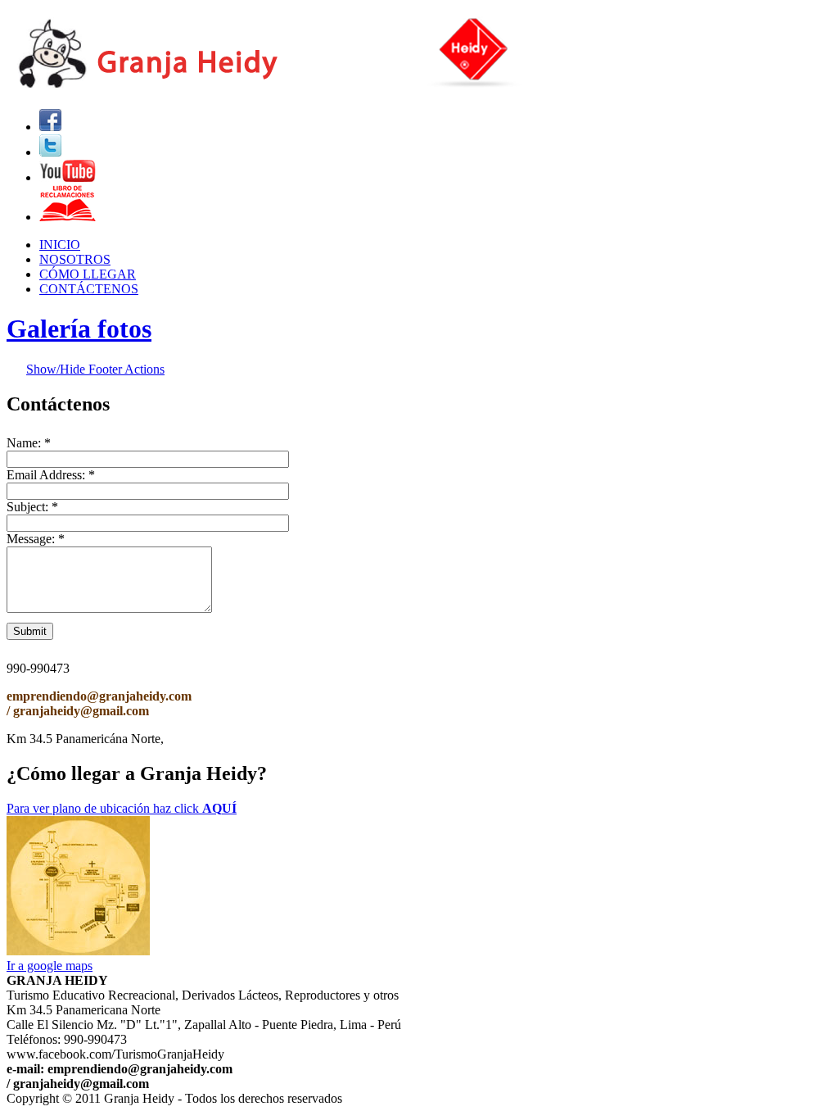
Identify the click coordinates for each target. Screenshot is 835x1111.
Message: (36, 539)
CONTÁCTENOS (88, 289)
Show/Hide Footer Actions (95, 369)
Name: (29, 443)
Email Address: (51, 475)
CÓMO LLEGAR (87, 274)
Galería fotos (79, 328)
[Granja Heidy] (302, 88)
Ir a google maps (50, 966)
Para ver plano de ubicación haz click (122, 808)
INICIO (59, 245)
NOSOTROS (75, 259)
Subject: (32, 507)
